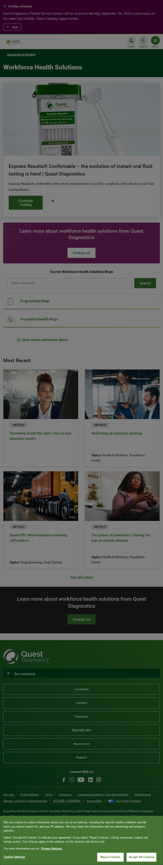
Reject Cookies (110, 857)
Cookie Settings (14, 856)
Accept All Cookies (141, 857)
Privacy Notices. (51, 848)
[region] (81, 840)
